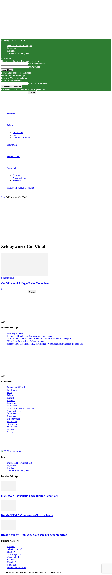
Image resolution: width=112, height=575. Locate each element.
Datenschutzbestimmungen (19, 45)
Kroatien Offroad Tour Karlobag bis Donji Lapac (29, 336)
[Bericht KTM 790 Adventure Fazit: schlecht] (8, 509)
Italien (10, 125)
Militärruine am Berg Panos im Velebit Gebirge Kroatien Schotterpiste (39, 338)
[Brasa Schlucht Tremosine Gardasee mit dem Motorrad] (8, 529)
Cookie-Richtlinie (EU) (18, 53)
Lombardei (18, 132)
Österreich (11, 168)
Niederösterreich (20, 178)
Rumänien (11, 416)
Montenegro (12, 405)
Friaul (15, 135)
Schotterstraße (13, 156)
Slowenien (12, 145)
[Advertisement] (56, 220)
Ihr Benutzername (36, 63)
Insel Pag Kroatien (15, 333)
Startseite (11, 113)
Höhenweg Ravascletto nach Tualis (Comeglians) (30, 495)
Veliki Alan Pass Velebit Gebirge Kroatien (26, 341)
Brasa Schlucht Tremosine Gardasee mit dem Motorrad (34, 534)
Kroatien (11, 400)
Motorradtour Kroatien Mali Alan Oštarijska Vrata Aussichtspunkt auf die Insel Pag (45, 344)
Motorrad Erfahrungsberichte (20, 187)
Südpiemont (12, 426)
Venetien (11, 429)
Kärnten (16, 175)
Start (3, 197)
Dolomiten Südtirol (21, 137)
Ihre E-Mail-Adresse (37, 83)
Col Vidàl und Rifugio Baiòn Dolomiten (25, 283)
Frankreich (12, 390)
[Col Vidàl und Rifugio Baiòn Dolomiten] (24, 275)
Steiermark (18, 180)
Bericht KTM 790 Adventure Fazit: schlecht (27, 515)
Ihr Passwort (34, 67)
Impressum (12, 48)
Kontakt (10, 50)
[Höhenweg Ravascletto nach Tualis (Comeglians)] (8, 490)
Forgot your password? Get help (16, 72)
